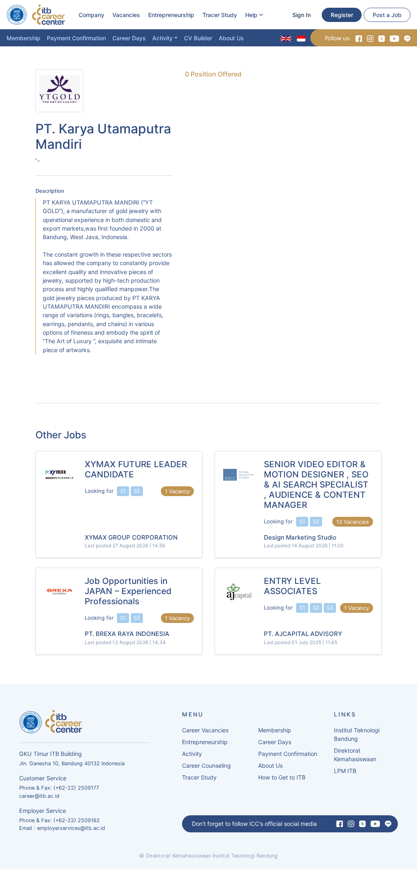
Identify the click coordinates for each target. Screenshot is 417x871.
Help (251, 14)
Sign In (301, 14)
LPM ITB (345, 770)
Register (342, 14)
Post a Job (387, 14)
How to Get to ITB (281, 777)
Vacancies (126, 14)
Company (91, 14)
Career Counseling (206, 765)
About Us (231, 38)
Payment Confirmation (76, 38)
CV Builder (198, 38)
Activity (162, 38)
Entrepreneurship (171, 14)
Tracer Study (219, 14)
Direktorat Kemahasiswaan (355, 754)
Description (49, 191)
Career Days (129, 38)
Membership (23, 38)
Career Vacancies (205, 730)
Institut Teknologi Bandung (357, 734)
